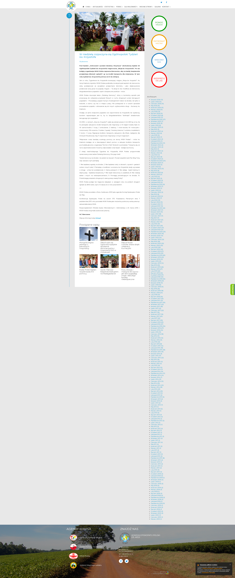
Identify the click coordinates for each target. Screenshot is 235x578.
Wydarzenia (83, 61)
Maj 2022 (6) (155, 194)
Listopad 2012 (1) (156, 419)
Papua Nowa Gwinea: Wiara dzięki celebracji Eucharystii (130, 245)
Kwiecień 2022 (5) (157, 196)
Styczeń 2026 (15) (157, 113)
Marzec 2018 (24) (157, 293)
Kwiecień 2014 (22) (157, 385)
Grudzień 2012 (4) (157, 417)
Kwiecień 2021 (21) (157, 220)
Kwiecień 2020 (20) (157, 243)
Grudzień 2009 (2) (157, 474)
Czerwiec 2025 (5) (157, 127)
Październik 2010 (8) (158, 458)
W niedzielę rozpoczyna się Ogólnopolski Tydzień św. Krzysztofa (108, 55)
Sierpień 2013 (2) (156, 401)
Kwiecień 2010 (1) (156, 466)
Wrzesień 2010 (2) (157, 460)
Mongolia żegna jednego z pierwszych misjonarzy (86, 245)
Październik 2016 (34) (158, 326)
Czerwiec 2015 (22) (157, 358)
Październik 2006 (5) (158, 503)
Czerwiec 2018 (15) (157, 287)
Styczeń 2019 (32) (157, 273)
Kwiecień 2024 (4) (157, 151)
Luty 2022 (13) (155, 200)
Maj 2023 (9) (155, 170)
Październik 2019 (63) (158, 255)
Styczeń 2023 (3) (156, 178)
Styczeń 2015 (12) (156, 367)
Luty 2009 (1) (155, 491)
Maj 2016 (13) (155, 336)
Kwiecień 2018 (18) (157, 291)
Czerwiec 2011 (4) (157, 442)
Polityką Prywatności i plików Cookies (212, 568)
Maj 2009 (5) (155, 485)
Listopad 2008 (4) (157, 495)
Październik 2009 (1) (158, 478)
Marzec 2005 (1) (156, 519)
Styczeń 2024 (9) (156, 157)
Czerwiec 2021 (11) (157, 216)
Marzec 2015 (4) (156, 363)
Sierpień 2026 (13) (157, 100)
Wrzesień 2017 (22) (157, 304)
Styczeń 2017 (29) (157, 320)
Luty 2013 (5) (155, 413)
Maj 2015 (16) (155, 359)
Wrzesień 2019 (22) (157, 257)
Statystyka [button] (109, 7)
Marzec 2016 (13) (156, 340)
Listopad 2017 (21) (157, 300)
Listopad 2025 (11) (157, 117)
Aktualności (98, 7)
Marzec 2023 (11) (156, 174)
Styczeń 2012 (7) (156, 430)
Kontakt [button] (166, 7)
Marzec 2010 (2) (156, 468)
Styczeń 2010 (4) (156, 472)
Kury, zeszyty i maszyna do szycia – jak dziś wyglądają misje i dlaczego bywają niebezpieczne (130, 274)
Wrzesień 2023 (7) (157, 163)
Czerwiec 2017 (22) (157, 310)
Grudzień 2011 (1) (156, 432)
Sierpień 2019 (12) (157, 259)
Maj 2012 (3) (155, 426)
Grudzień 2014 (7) (157, 369)
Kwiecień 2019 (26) (157, 267)
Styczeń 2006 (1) (156, 509)
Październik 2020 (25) (158, 232)
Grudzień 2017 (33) (157, 298)
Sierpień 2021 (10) (157, 212)
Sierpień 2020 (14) (157, 235)
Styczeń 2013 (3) (156, 415)
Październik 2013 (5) (157, 397)
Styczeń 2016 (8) (156, 344)
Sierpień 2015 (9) (156, 354)
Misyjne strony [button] (146, 7)
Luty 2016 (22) (155, 342)
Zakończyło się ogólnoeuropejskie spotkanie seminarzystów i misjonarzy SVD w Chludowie (108, 247)
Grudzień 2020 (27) (157, 228)
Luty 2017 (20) (155, 318)
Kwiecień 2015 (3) (157, 361)
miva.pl (98, 218)
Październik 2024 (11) (158, 143)
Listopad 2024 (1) (156, 141)
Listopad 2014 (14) (157, 371)
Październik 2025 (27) (158, 119)
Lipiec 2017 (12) (156, 308)
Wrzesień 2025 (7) (157, 121)
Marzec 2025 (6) (156, 133)
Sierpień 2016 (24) (157, 330)
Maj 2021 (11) (155, 218)
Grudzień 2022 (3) (157, 180)
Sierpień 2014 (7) (156, 377)
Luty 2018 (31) (155, 294)
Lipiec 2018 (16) (156, 285)
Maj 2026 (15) (155, 106)
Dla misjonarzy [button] (130, 7)
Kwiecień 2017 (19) (157, 314)
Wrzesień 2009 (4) (157, 480)
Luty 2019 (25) (155, 271)
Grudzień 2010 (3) (157, 454)
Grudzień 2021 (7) (157, 204)
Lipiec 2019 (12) (156, 261)
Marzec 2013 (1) (156, 411)
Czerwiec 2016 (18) (157, 334)
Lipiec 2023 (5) (156, 167)
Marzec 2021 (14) (156, 222)
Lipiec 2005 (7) (156, 515)
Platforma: (159, 572)
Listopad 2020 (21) (157, 230)
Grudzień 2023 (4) (157, 159)
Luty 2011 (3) (155, 450)
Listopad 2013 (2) (156, 395)
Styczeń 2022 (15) (157, 202)
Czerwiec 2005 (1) (157, 517)
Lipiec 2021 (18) (156, 214)
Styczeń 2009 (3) (156, 493)
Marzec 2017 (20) (157, 316)
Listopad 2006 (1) (156, 501)
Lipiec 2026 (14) (156, 102)
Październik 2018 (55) (158, 279)
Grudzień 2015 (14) (157, 346)
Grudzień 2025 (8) (157, 115)
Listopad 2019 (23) (157, 253)
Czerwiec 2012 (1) (157, 424)
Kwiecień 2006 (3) (157, 507)
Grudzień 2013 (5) (157, 393)
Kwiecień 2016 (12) (157, 338)
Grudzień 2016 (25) (157, 322)
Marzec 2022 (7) (156, 198)
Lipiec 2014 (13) (156, 379)
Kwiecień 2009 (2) (157, 487)
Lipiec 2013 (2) (156, 403)
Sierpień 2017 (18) (157, 306)
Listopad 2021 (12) (157, 206)
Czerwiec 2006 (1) (157, 505)
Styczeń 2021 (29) (157, 226)
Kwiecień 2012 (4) (157, 428)
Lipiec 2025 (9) (156, 125)
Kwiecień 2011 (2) (156, 446)
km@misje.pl (123, 556)
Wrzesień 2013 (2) (157, 399)
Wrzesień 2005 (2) (157, 513)
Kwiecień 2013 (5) (157, 409)
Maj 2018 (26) (155, 289)
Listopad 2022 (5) (157, 182)
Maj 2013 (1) (155, 407)
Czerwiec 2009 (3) (157, 484)
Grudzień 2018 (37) (157, 275)
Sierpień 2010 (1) (156, 462)
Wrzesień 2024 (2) (157, 145)
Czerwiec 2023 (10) (157, 168)
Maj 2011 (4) (155, 444)
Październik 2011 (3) (157, 436)
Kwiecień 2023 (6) (157, 172)
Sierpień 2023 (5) (156, 165)
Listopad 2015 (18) (157, 348)
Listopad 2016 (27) (157, 324)
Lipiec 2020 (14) (156, 237)
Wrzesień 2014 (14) (157, 375)
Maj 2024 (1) (155, 149)
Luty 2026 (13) (155, 111)
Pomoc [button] (119, 7)
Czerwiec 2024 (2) (157, 147)
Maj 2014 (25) (155, 383)
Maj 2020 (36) (155, 241)
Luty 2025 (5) (155, 135)
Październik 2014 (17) (158, 373)
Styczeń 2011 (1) (156, 452)
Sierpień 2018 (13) (157, 283)
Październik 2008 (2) (158, 497)
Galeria (158, 7)
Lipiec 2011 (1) (155, 440)
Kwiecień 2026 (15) (157, 107)
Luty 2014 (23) (155, 389)
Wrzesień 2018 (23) (157, 281)
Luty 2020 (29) (156, 247)
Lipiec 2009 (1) (156, 482)
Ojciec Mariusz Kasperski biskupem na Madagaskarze (109, 272)
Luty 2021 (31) (155, 224)
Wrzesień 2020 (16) (157, 233)
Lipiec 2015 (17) (156, 356)
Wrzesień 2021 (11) (157, 210)
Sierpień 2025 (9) (156, 123)
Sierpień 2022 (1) (156, 188)
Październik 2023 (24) (158, 161)
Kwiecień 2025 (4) (157, 131)
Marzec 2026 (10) (157, 109)
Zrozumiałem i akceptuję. (208, 572)
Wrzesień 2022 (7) (157, 186)
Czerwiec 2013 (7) (157, 405)
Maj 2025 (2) (155, 129)
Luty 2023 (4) (155, 176)
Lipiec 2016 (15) (156, 332)
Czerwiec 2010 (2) (157, 464)
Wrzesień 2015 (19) (157, 352)
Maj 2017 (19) (155, 312)
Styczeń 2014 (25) (157, 391)
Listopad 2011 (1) (156, 434)
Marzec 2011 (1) (156, 448)
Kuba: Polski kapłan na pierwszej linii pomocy (87, 272)
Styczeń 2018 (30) (157, 297)
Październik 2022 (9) (158, 184)
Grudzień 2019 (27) (157, 251)
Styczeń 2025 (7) (156, 137)
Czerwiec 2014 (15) (157, 381)
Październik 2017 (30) (158, 302)
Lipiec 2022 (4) (156, 190)
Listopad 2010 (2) (156, 456)
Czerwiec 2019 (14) (157, 263)
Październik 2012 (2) (157, 420)
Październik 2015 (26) (158, 350)
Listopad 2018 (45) (157, 277)
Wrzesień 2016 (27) (157, 328)
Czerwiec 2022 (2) (157, 192)
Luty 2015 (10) (155, 365)
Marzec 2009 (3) (156, 489)
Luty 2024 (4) (155, 155)
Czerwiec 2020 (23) (157, 239)
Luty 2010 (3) (155, 470)
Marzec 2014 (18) (156, 387)
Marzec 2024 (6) (156, 153)
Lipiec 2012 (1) (155, 423)
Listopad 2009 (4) (157, 476)
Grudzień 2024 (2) (157, 139)
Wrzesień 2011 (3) (157, 438)
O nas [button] (88, 7)
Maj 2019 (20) (155, 265)
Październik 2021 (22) (158, 208)
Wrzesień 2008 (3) (157, 499)
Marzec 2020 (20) (157, 245)
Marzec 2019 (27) (157, 269)
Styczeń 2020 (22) (157, 249)
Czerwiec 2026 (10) (157, 103)
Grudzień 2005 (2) (157, 511)
